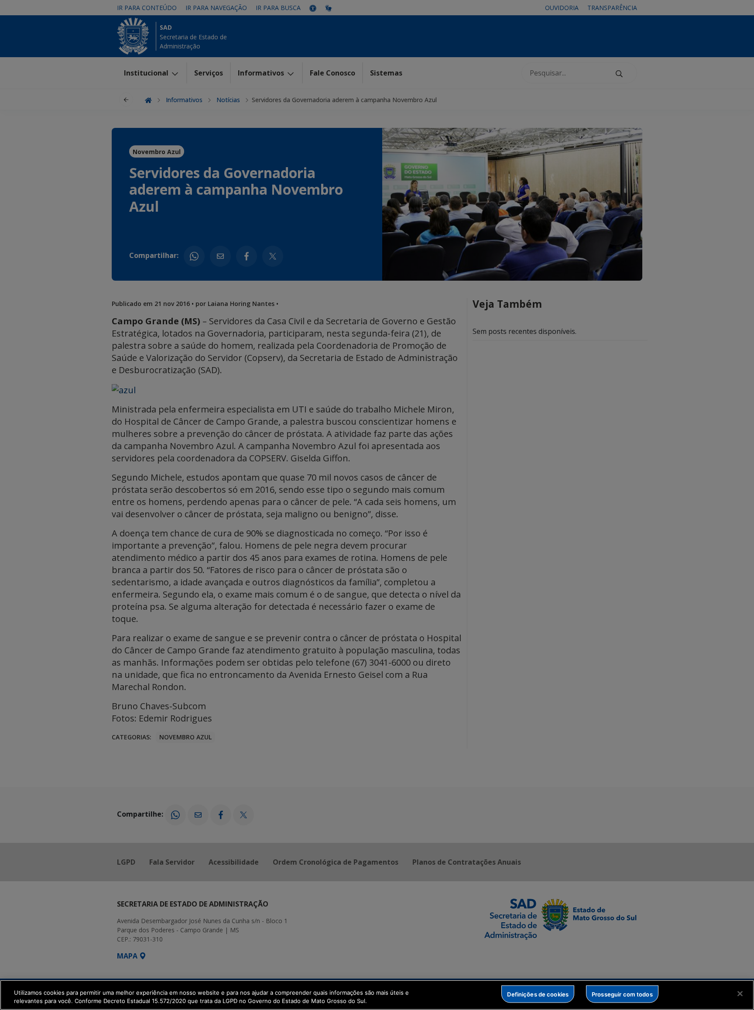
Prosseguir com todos (622, 993)
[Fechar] (740, 993)
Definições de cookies (538, 993)
